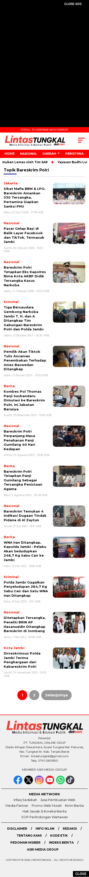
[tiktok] (70, 783)
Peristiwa (74, 153)
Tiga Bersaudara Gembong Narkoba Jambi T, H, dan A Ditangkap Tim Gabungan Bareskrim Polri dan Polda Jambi (24, 318)
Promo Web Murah (47, 805)
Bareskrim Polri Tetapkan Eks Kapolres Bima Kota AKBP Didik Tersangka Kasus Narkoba (25, 276)
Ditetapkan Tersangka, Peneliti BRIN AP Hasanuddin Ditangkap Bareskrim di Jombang (25, 624)
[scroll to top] (82, 848)
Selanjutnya (56, 695)
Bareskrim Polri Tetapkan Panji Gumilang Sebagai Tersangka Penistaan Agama (23, 480)
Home (9, 153)
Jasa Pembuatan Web (57, 800)
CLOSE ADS (73, 3)
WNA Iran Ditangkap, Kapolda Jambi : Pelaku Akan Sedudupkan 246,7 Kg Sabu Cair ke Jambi (25, 551)
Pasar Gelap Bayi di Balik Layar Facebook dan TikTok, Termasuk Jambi (24, 235)
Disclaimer (17, 828)
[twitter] (29, 783)
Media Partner (16, 805)
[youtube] (50, 783)
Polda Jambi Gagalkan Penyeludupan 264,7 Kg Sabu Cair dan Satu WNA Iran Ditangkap (26, 588)
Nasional (28, 153)
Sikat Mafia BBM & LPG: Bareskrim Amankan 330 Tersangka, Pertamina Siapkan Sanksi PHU (24, 197)
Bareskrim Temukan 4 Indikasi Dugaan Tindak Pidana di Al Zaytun (25, 515)
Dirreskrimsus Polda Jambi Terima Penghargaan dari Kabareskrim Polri (22, 659)
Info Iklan (45, 828)
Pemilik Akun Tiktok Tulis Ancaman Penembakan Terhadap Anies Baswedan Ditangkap (25, 360)
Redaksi (70, 828)
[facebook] (18, 783)
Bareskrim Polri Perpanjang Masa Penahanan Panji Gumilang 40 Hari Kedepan (19, 440)
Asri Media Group (43, 849)
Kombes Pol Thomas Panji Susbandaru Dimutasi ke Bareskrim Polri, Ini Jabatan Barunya (24, 400)
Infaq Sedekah (25, 800)
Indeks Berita (61, 842)
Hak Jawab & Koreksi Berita (44, 811)
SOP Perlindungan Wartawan (44, 817)
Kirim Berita (74, 805)
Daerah (49, 153)
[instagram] (39, 783)
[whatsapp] (60, 783)
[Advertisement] (44, 59)
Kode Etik (59, 835)
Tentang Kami (29, 835)
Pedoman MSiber (25, 842)
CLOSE (81, 874)
